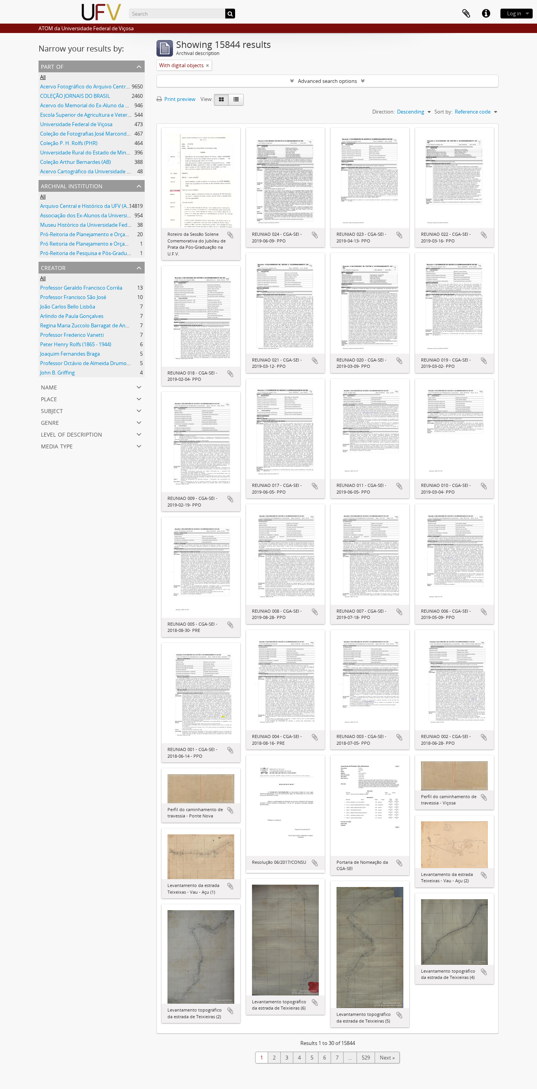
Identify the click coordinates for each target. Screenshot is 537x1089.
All (43, 77)
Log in (514, 13)
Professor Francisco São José (73, 297)
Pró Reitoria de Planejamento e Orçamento (90, 243)
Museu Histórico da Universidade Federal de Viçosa (99, 224)
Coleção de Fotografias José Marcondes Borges (94, 133)
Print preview (179, 99)
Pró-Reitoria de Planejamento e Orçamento (90, 234)
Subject (52, 410)
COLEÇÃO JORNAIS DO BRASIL (75, 95)
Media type (57, 445)
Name (49, 386)
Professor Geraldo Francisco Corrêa (81, 287)
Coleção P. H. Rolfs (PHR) (68, 143)
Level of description (71, 433)
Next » (387, 1057)
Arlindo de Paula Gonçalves (71, 316)
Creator (53, 267)
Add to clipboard (230, 235)
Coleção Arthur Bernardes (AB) (75, 161)
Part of (52, 66)
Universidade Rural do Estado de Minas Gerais (93, 152)
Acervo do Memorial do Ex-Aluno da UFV (87, 105)
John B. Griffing (57, 372)
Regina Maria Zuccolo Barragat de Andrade (89, 325)
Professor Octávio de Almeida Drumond (86, 363)
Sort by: (443, 111)
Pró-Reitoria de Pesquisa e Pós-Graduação (89, 253)
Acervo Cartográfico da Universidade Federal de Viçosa (103, 171)
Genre (50, 422)
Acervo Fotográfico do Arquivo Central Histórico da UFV (105, 86)
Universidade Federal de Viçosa (76, 124)
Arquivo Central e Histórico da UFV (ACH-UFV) (93, 205)
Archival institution (72, 185)
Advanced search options (327, 80)
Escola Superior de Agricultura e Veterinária (90, 114)
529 (366, 1057)
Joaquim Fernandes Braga (70, 353)
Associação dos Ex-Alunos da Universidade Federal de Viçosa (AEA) (117, 215)
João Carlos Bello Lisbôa (67, 306)
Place (49, 398)
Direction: (383, 111)
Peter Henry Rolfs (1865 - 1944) (75, 344)
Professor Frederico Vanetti (72, 334)
